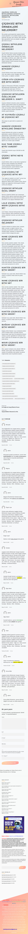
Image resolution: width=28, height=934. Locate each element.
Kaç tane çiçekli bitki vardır (8, 391)
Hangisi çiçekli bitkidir (7, 386)
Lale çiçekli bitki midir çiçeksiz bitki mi (10, 396)
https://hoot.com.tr (17, 770)
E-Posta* (3, 737)
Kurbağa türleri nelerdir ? (6, 792)
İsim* (3, 732)
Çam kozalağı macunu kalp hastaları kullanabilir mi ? (12, 785)
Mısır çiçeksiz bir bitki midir (8, 398)
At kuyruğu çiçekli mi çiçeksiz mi (9, 363)
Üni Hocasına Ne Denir (6, 879)
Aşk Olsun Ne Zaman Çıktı (7, 874)
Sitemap (13, 772)
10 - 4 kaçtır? (4, 755)
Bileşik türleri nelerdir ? (6, 782)
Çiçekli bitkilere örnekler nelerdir (9, 373)
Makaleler (7, 360)
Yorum (3, 717)
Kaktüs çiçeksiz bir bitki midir (8, 393)
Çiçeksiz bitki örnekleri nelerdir (8, 376)
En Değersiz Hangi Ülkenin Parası (10, 407)
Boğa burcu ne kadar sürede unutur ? (9, 805)
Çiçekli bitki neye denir (7, 371)
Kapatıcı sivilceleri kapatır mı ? (7, 795)
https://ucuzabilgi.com (5, 770)
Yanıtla (10, 445)
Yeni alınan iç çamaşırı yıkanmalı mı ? (9, 802)
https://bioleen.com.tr (5, 772)
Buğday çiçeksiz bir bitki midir (8, 366)
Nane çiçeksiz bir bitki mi (20, 398)
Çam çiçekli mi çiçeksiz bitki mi (8, 368)
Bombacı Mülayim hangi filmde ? (8, 811)
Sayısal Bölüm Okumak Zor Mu (10, 411)
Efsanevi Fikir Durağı (18, 3)
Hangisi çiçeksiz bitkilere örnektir (9, 388)
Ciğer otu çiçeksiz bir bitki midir (8, 383)
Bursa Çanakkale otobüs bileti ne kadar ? (9, 798)
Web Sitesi (4, 743)
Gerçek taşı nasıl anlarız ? (6, 789)
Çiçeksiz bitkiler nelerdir (19, 378)
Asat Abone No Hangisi (6, 883)
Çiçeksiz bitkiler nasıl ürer (7, 378)
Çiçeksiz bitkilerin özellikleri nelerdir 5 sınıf (11, 381)
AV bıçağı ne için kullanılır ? (7, 808)
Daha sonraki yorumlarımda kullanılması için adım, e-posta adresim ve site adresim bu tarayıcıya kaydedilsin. (13, 752)
